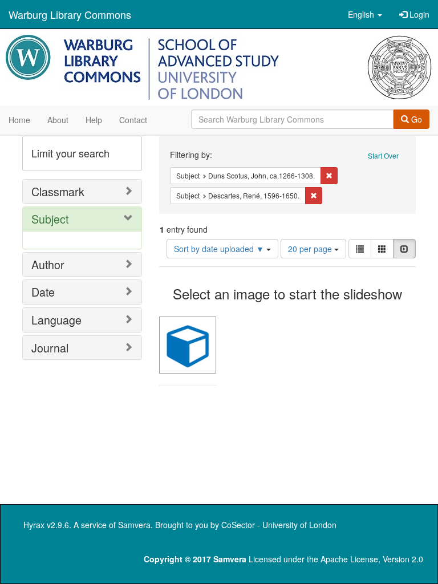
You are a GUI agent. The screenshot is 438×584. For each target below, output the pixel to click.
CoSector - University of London (278, 524)
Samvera (134, 524)
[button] (365, 14)
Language (56, 319)
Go (415, 119)
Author (47, 264)
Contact (133, 119)
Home (19, 119)
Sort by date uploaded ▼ (220, 248)
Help (94, 119)
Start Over (383, 155)
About (57, 119)
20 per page (311, 248)
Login (418, 14)
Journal (49, 347)
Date (43, 291)
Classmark (57, 191)
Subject (49, 218)
